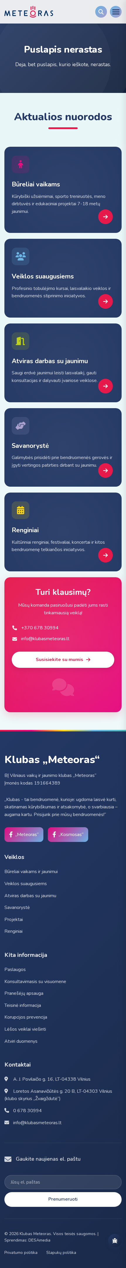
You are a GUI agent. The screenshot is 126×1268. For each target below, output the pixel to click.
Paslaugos (15, 969)
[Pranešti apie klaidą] (115, 1240)
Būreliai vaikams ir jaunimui (31, 871)
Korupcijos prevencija (25, 1017)
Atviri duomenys (21, 1041)
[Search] (101, 12)
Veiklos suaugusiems (25, 883)
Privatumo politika (21, 1252)
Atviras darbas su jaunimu (30, 895)
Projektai (13, 919)
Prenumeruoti (63, 1199)
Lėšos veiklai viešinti (25, 1029)
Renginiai (13, 931)
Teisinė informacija (22, 1005)
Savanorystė (17, 907)
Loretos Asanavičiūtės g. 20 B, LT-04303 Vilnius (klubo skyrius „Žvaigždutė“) (58, 1095)
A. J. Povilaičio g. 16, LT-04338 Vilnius (51, 1079)
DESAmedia (39, 1240)
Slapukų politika (61, 1252)
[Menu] (116, 12)
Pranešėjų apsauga (23, 993)
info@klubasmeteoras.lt (37, 1122)
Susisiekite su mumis (59, 659)
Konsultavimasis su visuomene (35, 981)
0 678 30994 (27, 1110)
